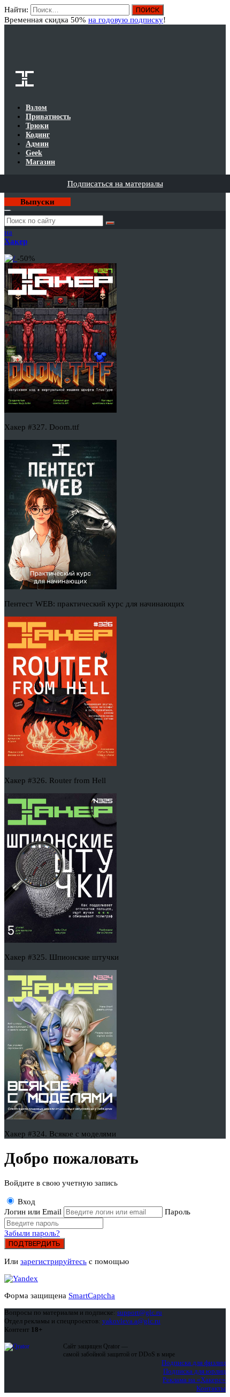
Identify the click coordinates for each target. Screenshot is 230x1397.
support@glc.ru (139, 1312)
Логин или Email (34, 1211)
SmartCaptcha (91, 1295)
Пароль (177, 1211)
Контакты (211, 1388)
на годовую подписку (125, 19)
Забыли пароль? (32, 1233)
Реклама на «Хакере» (194, 1380)
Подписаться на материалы (115, 183)
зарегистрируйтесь (53, 1261)
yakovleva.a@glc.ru (131, 1321)
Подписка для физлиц (194, 1363)
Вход (218, 15)
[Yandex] (21, 1278)
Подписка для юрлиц (194, 1371)
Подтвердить (34, 1244)
